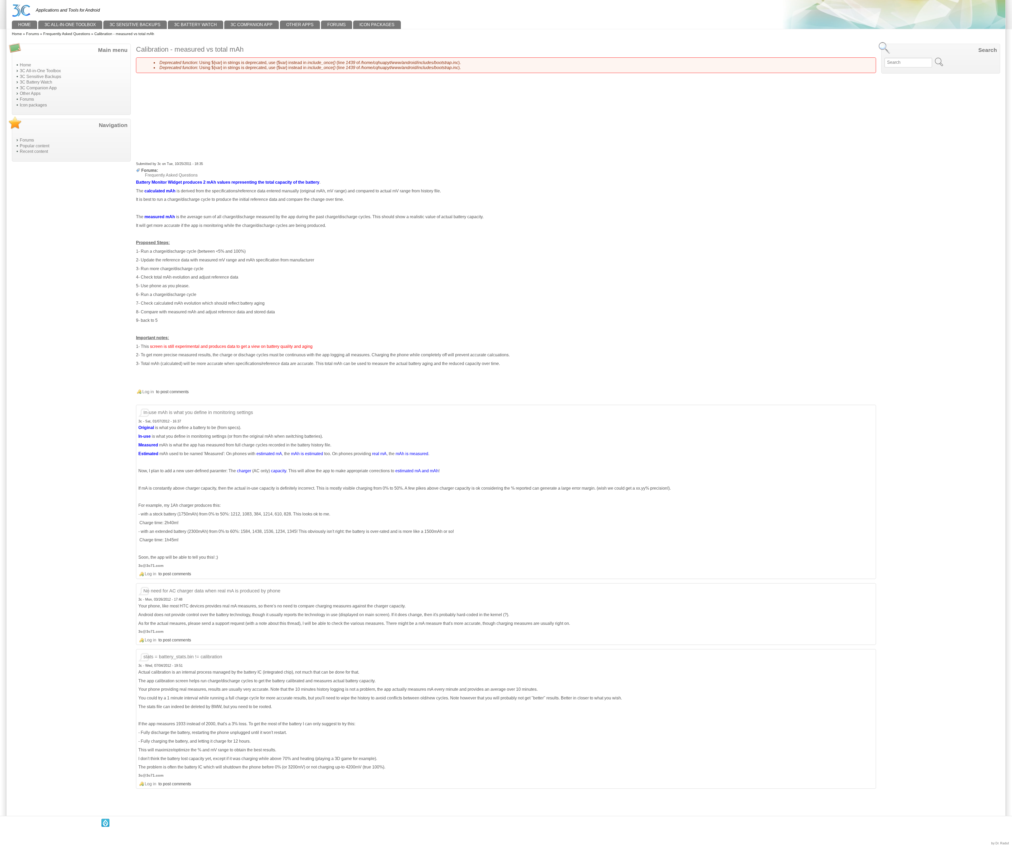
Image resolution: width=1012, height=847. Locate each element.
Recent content (34, 151)
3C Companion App (252, 24)
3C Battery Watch (195, 24)
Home (24, 24)
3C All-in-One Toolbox (70, 24)
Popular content (34, 146)
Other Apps (300, 24)
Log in (148, 392)
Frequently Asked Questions (66, 34)
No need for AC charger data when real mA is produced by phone (211, 590)
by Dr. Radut (1000, 843)
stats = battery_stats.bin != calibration (182, 656)
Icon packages (377, 24)
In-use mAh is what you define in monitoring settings (198, 412)
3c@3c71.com (150, 566)
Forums (336, 24)
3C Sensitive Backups (135, 24)
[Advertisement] (51, 244)
